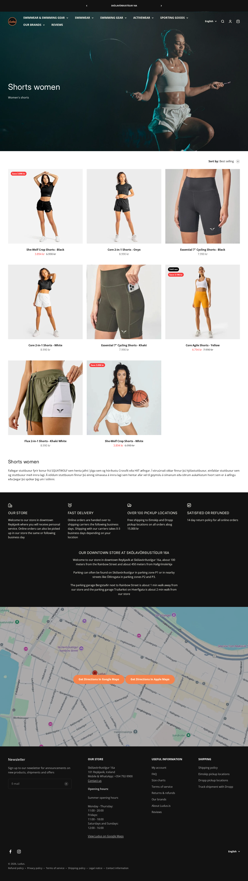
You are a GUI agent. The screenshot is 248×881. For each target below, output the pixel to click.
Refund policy (16, 868)
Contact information (117, 868)
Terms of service (162, 787)
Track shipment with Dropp (215, 787)
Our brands (159, 799)
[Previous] (86, 5)
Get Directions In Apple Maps (150, 679)
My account (159, 768)
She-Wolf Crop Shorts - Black (45, 249)
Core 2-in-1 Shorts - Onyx (124, 249)
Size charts (159, 780)
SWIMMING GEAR (111, 18)
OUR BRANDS (32, 24)
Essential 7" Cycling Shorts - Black (202, 249)
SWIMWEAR (82, 18)
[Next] (161, 5)
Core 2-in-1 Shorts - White (45, 345)
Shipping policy (208, 768)
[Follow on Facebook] (10, 851)
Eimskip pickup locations (214, 774)
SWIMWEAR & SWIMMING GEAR (44, 18)
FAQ (154, 774)
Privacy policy (34, 868)
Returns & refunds (163, 793)
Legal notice (95, 868)
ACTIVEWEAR (141, 18)
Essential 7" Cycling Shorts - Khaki (124, 345)
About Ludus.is (161, 806)
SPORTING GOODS (172, 18)
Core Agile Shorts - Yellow (203, 345)
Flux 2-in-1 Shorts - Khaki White (45, 441)
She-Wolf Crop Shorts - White (124, 441)
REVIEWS (57, 24)
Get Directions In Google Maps (99, 679)
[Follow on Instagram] (19, 851)
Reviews (157, 812)
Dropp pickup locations (213, 780)
